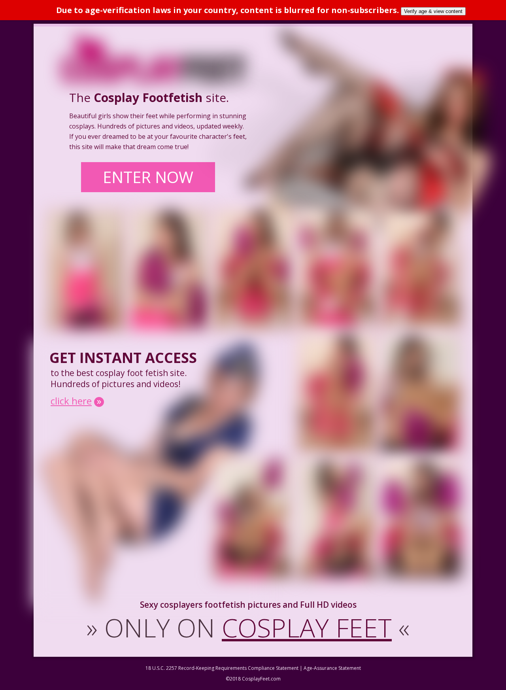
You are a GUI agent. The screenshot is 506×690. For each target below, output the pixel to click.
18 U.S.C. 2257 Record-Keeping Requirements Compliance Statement (221, 668)
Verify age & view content (433, 11)
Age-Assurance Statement (332, 668)
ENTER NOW (148, 177)
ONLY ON (248, 627)
